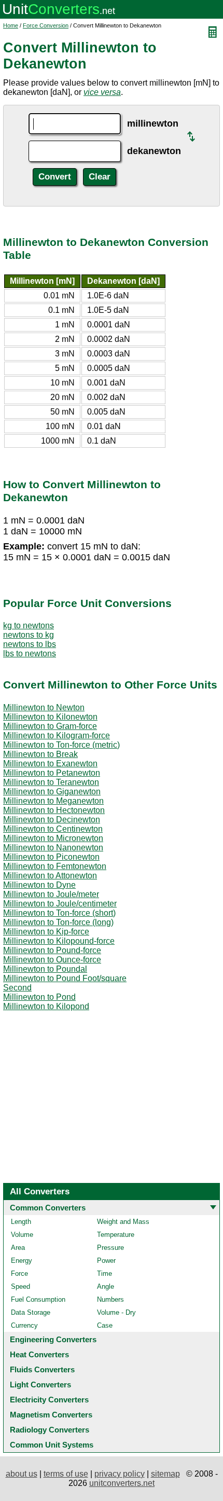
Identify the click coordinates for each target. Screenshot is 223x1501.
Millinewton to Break (40, 754)
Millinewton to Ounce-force (52, 959)
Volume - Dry (116, 1312)
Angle (105, 1286)
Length (21, 1221)
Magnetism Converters (51, 1414)
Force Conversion (45, 25)
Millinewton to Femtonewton (54, 866)
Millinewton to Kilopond (46, 1006)
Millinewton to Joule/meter (51, 894)
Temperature (115, 1234)
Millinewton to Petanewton (51, 772)
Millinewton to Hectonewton (54, 810)
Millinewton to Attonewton (50, 875)
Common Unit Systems (51, 1444)
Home (10, 25)
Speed (20, 1286)
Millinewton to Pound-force (52, 950)
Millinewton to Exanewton (50, 763)
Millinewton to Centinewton (53, 828)
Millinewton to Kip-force (46, 931)
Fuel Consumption (38, 1299)
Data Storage (30, 1312)
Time (104, 1273)
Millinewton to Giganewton (52, 791)
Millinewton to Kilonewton (50, 716)
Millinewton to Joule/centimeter (60, 903)
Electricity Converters (49, 1399)
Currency (24, 1325)
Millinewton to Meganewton (53, 800)
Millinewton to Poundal (45, 969)
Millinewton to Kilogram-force (56, 735)
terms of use (66, 1473)
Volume (22, 1234)
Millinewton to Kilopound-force (59, 941)
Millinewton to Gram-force (50, 726)
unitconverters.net (122, 1483)
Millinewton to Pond (39, 997)
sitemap (165, 1473)
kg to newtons (28, 625)
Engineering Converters (53, 1339)
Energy (21, 1260)
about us (21, 1473)
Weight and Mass (123, 1221)
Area (18, 1247)
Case (105, 1325)
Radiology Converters (49, 1429)
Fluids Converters (42, 1369)
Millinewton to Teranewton (51, 782)
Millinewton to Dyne (39, 884)
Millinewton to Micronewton (53, 838)
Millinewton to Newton (44, 707)
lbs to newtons (29, 653)
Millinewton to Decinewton (51, 819)
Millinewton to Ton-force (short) (59, 912)
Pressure (110, 1247)
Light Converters (40, 1384)
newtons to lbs (29, 644)
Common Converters (48, 1207)
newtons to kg (28, 634)
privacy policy (119, 1473)
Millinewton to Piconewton (51, 856)
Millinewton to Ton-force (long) (58, 922)
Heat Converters (39, 1354)
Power (106, 1260)
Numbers (110, 1299)
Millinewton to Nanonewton (53, 847)
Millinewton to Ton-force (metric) (61, 744)
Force (19, 1273)
